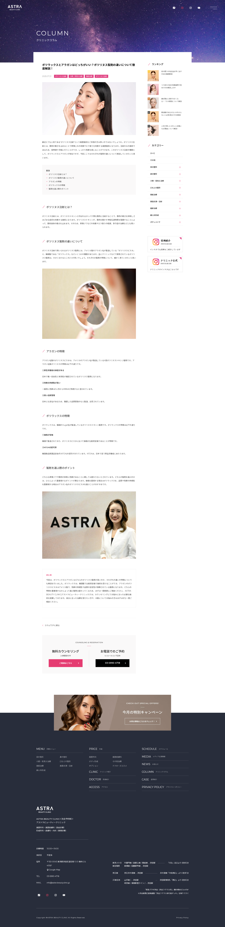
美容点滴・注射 (156, 201)
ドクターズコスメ (120, 766)
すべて (152, 153)
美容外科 (92, 757)
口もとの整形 (155, 188)
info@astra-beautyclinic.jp (58, 883)
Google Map (54, 870)
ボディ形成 (93, 761)
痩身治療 (153, 208)
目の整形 (153, 167)
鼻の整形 (153, 174)
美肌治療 (153, 195)
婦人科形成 (154, 215)
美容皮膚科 (117, 757)
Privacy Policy (182, 918)
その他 (152, 160)
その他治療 (117, 761)
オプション (93, 766)
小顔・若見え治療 (157, 181)
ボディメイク (155, 222)
